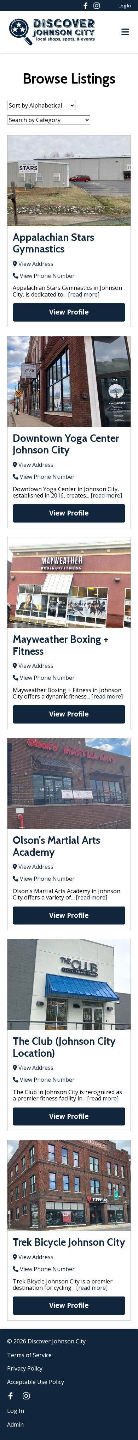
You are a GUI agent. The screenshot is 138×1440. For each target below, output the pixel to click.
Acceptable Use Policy (35, 1382)
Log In (125, 5)
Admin (15, 1424)
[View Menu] (125, 32)
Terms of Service (29, 1355)
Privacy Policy (24, 1368)
